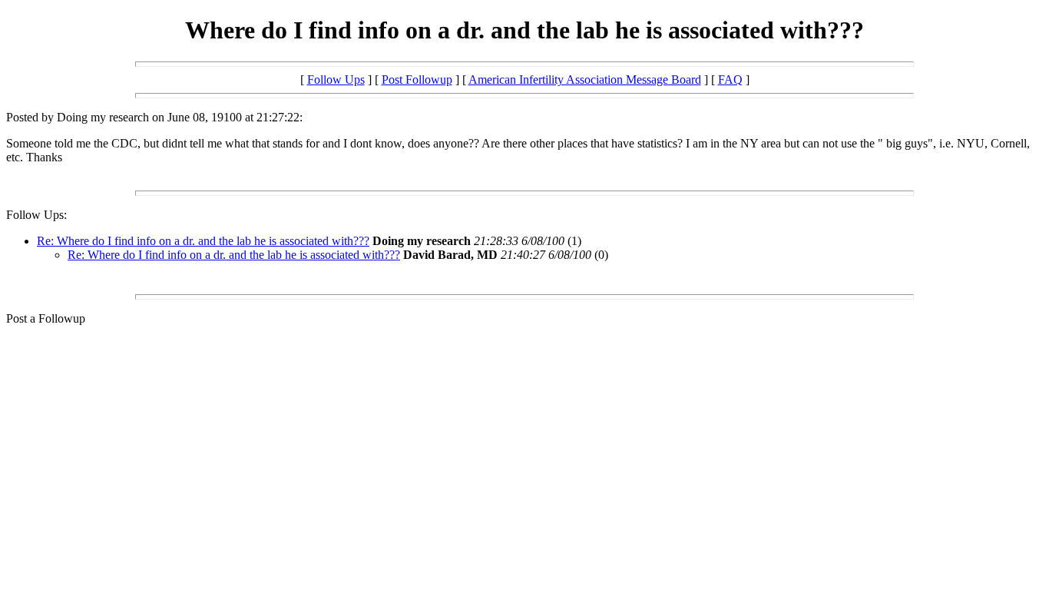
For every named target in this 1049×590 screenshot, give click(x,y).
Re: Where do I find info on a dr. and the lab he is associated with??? (203, 240)
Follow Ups (336, 79)
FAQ (730, 79)
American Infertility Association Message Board (584, 79)
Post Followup (417, 79)
